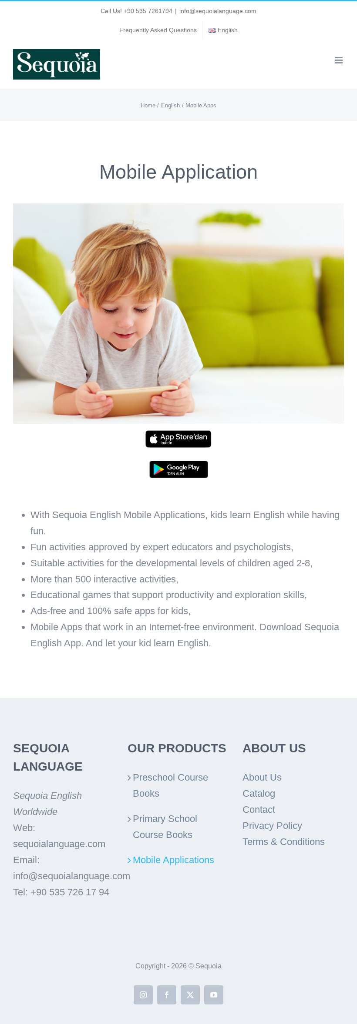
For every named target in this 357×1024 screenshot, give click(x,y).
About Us (262, 777)
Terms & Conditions (283, 841)
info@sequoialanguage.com (217, 10)
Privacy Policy (272, 825)
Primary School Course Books (165, 826)
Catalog (258, 793)
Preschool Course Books (170, 785)
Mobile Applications (173, 859)
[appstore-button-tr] (178, 434)
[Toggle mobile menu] (339, 60)
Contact (258, 809)
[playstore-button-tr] (178, 465)
